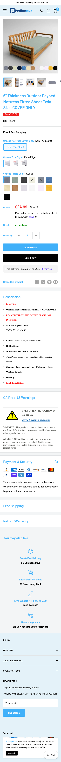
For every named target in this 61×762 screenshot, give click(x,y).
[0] (55, 11)
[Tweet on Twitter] (49, 281)
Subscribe (14, 712)
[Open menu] (5, 10)
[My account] (48, 10)
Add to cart (30, 247)
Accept (11, 753)
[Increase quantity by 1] (36, 235)
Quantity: (8, 235)
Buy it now (30, 257)
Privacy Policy (11, 741)
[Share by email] (55, 281)
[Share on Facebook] (37, 281)
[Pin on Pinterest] (43, 281)
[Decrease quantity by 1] (18, 235)
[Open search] (42, 10)
